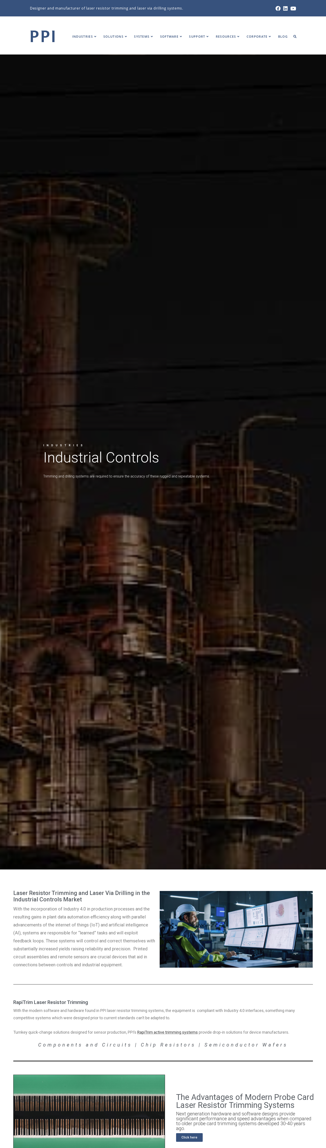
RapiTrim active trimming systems (167, 1032)
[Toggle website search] (295, 36)
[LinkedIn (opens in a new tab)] (285, 8)
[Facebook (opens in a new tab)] (278, 8)
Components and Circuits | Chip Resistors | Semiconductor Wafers (163, 1045)
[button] (189, 1137)
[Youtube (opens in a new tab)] (292, 8)
